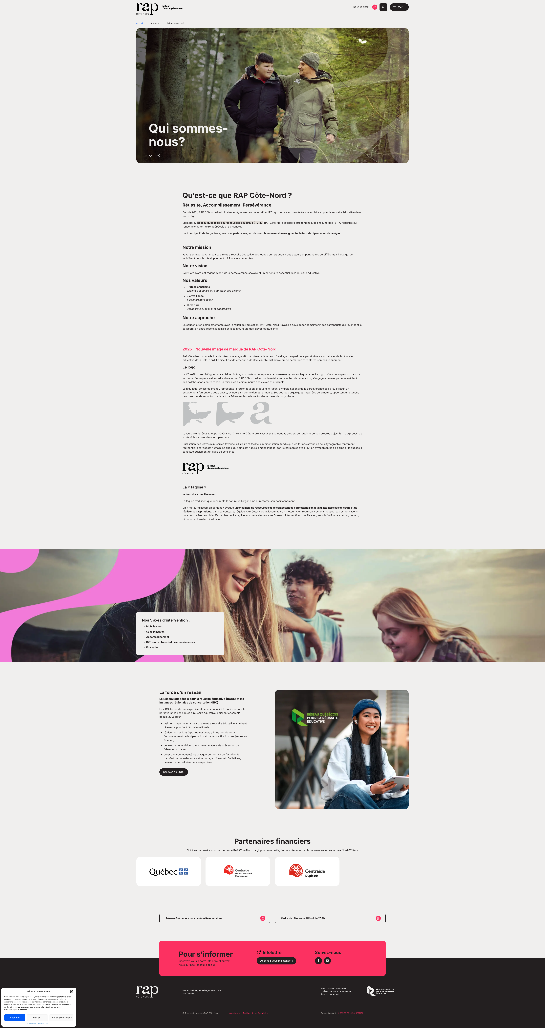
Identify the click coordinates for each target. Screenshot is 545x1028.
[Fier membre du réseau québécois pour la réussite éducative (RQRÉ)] (380, 995)
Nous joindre (360, 7)
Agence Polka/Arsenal (350, 1013)
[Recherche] (383, 7)
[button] (71, 991)
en (374, 7)
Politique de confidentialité (37, 1023)
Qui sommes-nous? (175, 23)
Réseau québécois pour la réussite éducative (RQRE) (230, 222)
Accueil (139, 23)
